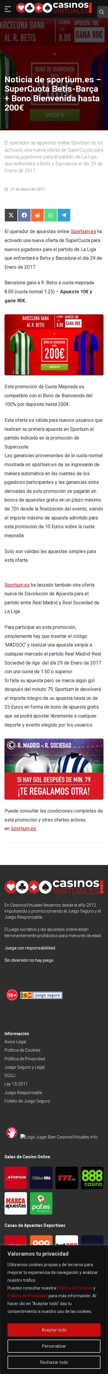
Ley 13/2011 (16, 1084)
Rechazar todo (54, 1362)
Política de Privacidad (28, 1295)
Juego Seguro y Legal (24, 1067)
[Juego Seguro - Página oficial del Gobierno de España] (41, 999)
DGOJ (9, 1075)
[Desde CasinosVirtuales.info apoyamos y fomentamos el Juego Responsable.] (12, 999)
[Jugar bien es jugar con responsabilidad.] (59, 1137)
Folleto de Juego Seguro (27, 1101)
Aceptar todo (54, 1330)
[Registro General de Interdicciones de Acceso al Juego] (12, 1137)
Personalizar (54, 1346)
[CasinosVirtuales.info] (54, 9)
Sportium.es (83, 231)
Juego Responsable (23, 1092)
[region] (54, 1309)
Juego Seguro (81, 911)
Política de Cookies (74, 1288)
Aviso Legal (15, 1041)
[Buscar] (102, 12)
